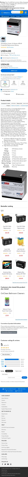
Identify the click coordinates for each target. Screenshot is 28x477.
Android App (4, 458)
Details (12, 91)
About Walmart (5, 398)
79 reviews (11, 47)
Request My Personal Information (9, 449)
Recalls (3, 431)
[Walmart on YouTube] (8, 464)
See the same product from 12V (20, 282)
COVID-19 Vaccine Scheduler (8, 427)
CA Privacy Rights (5, 447)
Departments (6, 16)
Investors (4, 404)
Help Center (23, 389)
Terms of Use (4, 443)
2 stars (2, 364)
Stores (3, 416)
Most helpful (5, 374)
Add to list (7, 94)
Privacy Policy (5, 445)
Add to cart (14, 71)
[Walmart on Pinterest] (11, 464)
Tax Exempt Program (6, 438)
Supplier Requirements (7, 409)
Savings (18, 16)
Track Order (10, 391)
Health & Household (15, 105)
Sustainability (4, 406)
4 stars (2, 361)
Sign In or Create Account (10, 389)
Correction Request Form (9, 332)
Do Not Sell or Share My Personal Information (12, 451)
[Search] (21, 12)
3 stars (2, 362)
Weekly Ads (19, 391)
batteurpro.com (14, 58)
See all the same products (21, 319)
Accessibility (4, 433)
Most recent (9, 371)
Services (12, 16)
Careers (3, 400)
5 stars (2, 359)
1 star (3, 366)
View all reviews (6, 354)
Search (24, 377)
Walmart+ (4, 420)
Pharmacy (4, 429)
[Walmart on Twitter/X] (5, 464)
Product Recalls (5, 436)
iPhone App (4, 456)
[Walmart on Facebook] (2, 464)
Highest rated (18, 371)
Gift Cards (4, 422)
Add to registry (21, 94)
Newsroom (4, 402)
